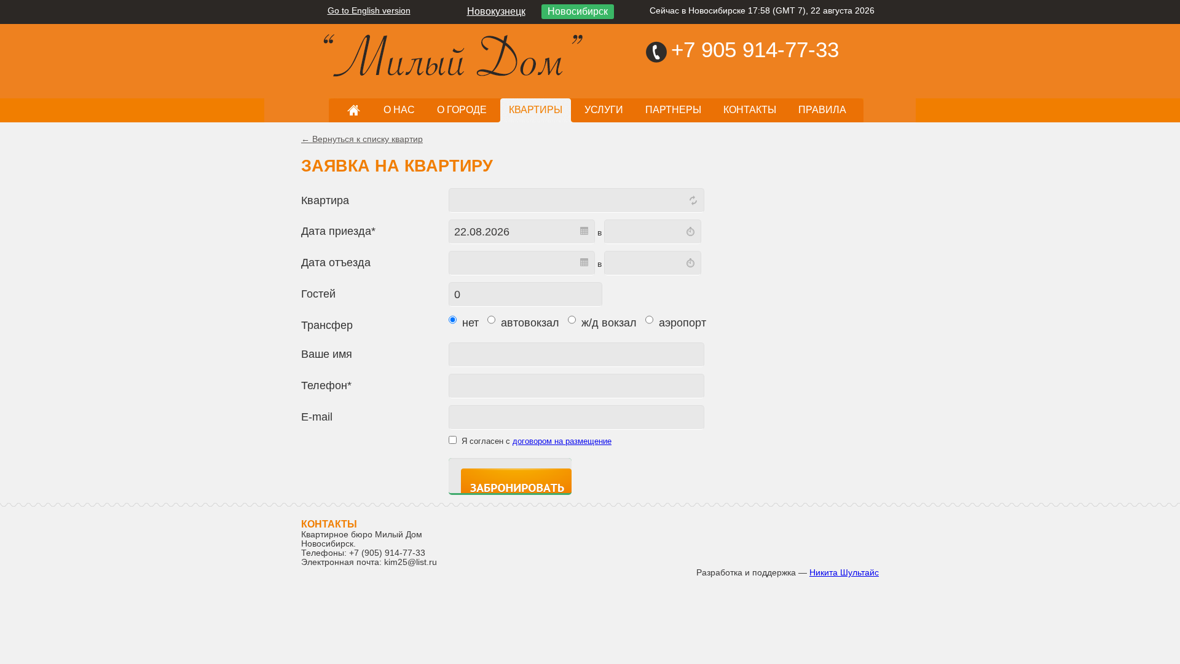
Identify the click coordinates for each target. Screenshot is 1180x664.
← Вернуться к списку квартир (362, 139)
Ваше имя (326, 354)
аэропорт (681, 323)
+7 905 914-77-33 (755, 49)
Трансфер (327, 325)
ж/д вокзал (607, 323)
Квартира (325, 200)
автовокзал (528, 323)
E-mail (316, 417)
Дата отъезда (336, 262)
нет (469, 323)
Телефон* (326, 385)
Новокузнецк (496, 11)
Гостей (318, 294)
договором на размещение (562, 441)
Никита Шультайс (844, 572)
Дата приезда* (338, 231)
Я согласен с (537, 441)
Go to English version (369, 10)
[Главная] (362, 50)
